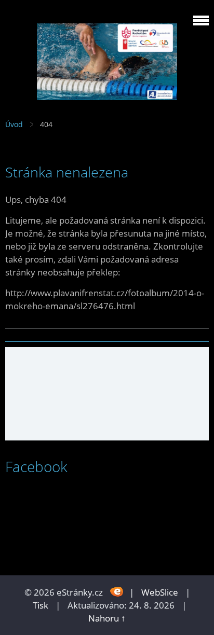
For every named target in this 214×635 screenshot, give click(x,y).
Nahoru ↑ (107, 618)
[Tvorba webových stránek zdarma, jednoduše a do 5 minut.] (117, 591)
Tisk (40, 605)
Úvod (14, 124)
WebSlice (159, 592)
